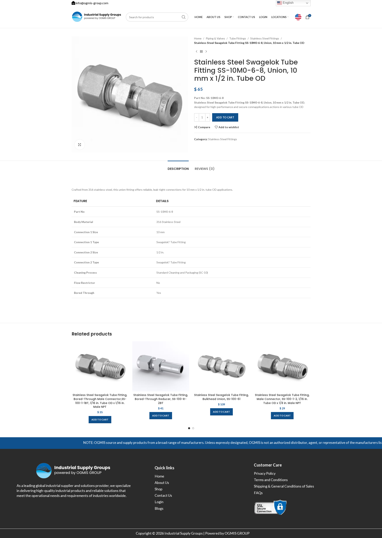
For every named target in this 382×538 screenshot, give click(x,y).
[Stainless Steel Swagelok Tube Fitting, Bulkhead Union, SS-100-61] (221, 366)
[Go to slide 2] (193, 428)
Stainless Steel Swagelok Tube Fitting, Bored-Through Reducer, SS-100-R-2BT (160, 399)
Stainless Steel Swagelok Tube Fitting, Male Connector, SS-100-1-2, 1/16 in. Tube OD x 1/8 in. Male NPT (282, 399)
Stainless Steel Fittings (264, 38)
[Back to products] (201, 51)
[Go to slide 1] (189, 428)
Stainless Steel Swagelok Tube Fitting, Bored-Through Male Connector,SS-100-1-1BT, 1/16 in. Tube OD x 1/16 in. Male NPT (100, 401)
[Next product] (206, 51)
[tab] (178, 167)
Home (198, 38)
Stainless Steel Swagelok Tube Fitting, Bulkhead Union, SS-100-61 (221, 397)
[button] (100, 419)
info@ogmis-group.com (92, 3)
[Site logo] (97, 16)
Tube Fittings (237, 38)
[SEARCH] (183, 17)
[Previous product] (196, 51)
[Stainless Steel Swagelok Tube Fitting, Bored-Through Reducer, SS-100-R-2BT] (160, 366)
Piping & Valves (215, 38)
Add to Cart (225, 117)
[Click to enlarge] (80, 145)
